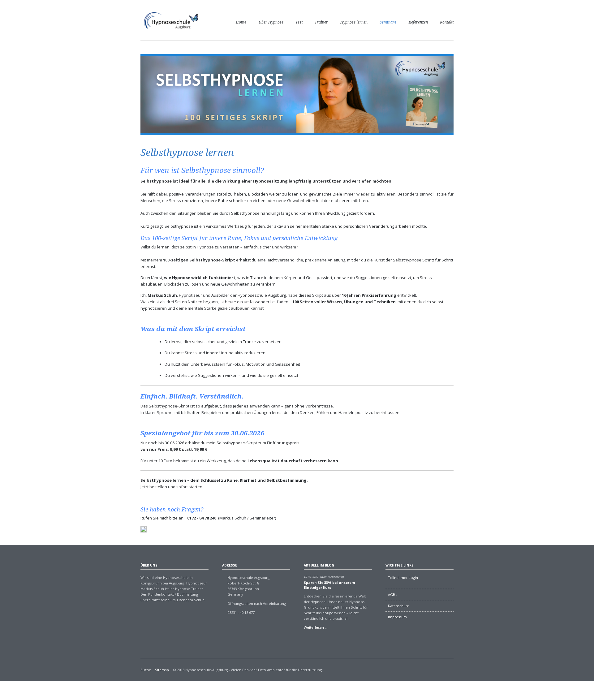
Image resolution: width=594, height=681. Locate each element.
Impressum (397, 616)
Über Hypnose (271, 22)
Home (241, 22)
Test (299, 22)
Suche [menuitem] (145, 669)
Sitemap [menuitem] (162, 669)
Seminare (388, 22)
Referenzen (418, 22)
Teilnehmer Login (403, 577)
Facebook (451, 670)
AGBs (392, 594)
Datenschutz (398, 605)
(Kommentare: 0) (332, 577)
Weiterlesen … (316, 627)
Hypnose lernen (354, 22)
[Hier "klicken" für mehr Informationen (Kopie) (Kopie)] (143, 529)
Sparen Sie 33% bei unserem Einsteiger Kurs (329, 585)
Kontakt (447, 22)
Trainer (321, 22)
